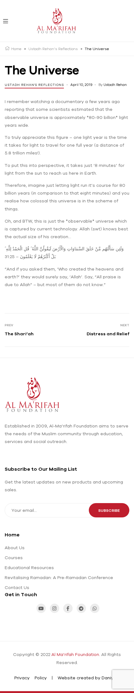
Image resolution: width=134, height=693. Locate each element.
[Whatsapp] (94, 608)
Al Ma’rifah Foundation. (75, 654)
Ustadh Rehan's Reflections (34, 85)
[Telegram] (81, 608)
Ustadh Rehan (115, 85)
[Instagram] (54, 608)
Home (12, 534)
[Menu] (5, 21)
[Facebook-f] (68, 608)
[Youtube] (41, 608)
